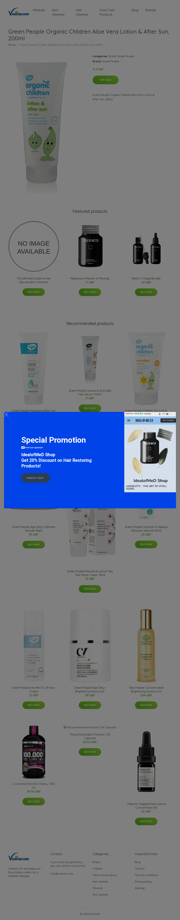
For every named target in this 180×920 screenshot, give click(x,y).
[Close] (6, 414)
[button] (35, 478)
